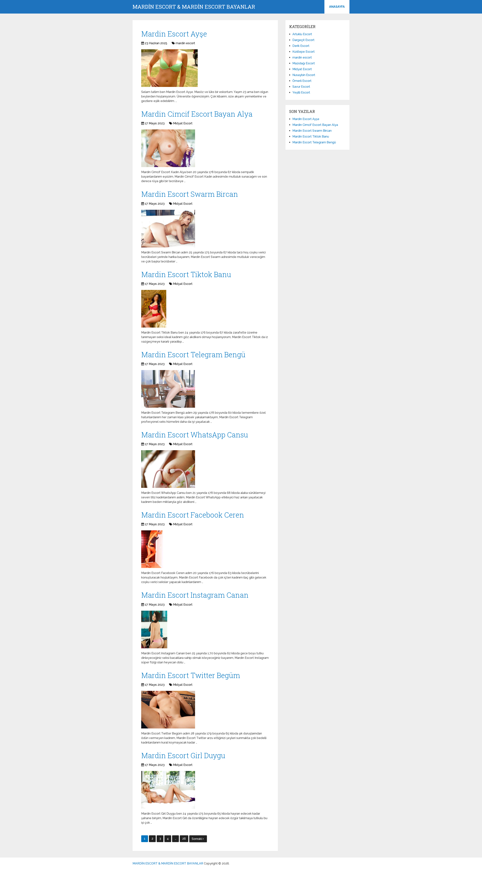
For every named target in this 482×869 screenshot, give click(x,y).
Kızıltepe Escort (303, 51)
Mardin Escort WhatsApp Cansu (194, 434)
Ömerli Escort (301, 81)
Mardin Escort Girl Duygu (183, 755)
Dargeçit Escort (303, 40)
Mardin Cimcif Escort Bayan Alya (196, 114)
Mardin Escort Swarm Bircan (189, 194)
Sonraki (197, 839)
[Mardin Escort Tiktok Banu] (153, 309)
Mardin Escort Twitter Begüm (190, 675)
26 (184, 838)
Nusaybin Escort (303, 75)
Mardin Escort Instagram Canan (195, 595)
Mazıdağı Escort (303, 63)
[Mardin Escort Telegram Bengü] (168, 389)
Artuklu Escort (302, 34)
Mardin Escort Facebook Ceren (192, 514)
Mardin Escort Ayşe (174, 33)
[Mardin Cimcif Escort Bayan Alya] (168, 148)
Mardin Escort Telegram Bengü (193, 354)
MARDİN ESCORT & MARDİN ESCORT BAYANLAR (194, 6)
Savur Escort (301, 86)
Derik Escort (300, 46)
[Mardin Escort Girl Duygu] (168, 790)
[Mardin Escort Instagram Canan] (154, 629)
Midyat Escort (182, 123)
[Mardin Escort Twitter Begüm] (168, 709)
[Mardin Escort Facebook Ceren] (152, 549)
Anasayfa (337, 6)
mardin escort (185, 43)
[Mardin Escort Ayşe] (169, 68)
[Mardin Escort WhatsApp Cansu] (168, 469)
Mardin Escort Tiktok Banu (186, 274)
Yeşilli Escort (301, 92)
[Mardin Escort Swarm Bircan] (168, 228)
